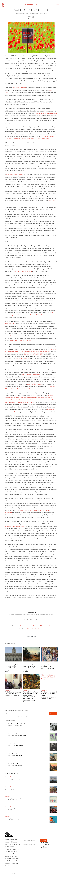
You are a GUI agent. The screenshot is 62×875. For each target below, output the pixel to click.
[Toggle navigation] (58, 5)
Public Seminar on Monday (14, 174)
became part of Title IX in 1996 (34, 354)
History (33, 625)
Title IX (47, 625)
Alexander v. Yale (10, 323)
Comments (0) (31, 636)
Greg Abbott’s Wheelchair (14, 733)
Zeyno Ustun (17, 695)
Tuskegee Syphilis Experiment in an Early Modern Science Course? (30, 666)
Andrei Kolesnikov (18, 789)
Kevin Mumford (19, 765)
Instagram (46, 840)
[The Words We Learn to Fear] (53, 779)
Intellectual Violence (10, 788)
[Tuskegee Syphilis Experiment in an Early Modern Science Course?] (31, 654)
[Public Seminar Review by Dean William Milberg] (13, 681)
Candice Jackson (40, 629)
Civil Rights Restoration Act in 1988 (20, 340)
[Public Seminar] (3, 5)
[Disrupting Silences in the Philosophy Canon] (49, 654)
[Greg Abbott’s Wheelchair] (53, 737)
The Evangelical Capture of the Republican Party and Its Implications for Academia (26, 808)
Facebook (46, 844)
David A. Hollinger (18, 809)
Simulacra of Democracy (14, 743)
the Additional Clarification (31, 374)
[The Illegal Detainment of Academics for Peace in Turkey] (49, 681)
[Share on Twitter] (27, 619)
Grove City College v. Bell (12, 335)
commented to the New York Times (46, 113)
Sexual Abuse (41, 625)
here (52, 307)
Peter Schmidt (18, 819)
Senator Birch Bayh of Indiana (22, 271)
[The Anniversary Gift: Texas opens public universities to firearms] (13, 654)
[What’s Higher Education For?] (53, 819)
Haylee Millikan (31, 18)
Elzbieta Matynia (19, 745)
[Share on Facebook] (24, 619)
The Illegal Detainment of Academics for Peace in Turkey (49, 693)
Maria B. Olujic (18, 779)
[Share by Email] (31, 619)
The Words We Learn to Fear (12, 778)
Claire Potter (18, 799)
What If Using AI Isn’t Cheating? (13, 798)
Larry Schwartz (19, 755)
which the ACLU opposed (34, 384)
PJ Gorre (52, 668)
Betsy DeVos (31, 629)
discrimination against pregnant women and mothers (38, 365)
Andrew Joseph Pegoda (21, 735)
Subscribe (52, 713)
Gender (28, 625)
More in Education (11, 773)
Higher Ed (7, 796)
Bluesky (45, 842)
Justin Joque (19, 725)
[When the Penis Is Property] (53, 767)
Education (22, 625)
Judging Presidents (12, 753)
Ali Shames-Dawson (19, 87)
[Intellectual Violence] (53, 789)
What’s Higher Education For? (13, 818)
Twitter (45, 847)
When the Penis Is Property (15, 763)
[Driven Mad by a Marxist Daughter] (53, 727)
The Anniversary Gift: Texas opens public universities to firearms (12, 666)
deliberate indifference (23, 358)
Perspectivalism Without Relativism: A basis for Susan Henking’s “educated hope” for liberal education (30, 695)
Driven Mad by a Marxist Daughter (17, 723)
